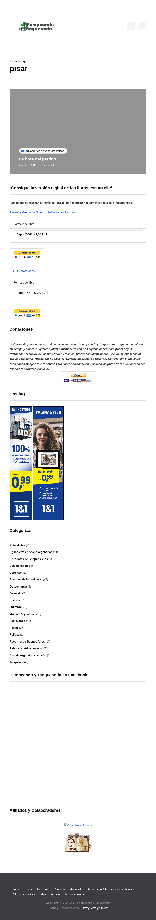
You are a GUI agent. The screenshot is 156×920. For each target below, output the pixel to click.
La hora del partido (37, 159)
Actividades (17, 545)
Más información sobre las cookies (62, 894)
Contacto (59, 889)
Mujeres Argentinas (22, 614)
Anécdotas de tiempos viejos (29, 559)
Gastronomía (18, 586)
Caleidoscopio (19, 565)
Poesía (14, 627)
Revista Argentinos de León (28, 655)
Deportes (16, 572)
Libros (28, 889)
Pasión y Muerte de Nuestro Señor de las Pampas (42, 212)
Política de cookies (23, 894)
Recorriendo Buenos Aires (27, 641)
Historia (15, 600)
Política (14, 634)
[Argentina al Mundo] (78, 825)
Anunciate (76, 889)
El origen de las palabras (26, 579)
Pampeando (17, 620)
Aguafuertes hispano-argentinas (31, 552)
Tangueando (18, 662)
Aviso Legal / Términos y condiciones (111, 889)
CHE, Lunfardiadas (22, 270)
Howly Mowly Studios (95, 908)
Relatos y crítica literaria (26, 648)
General (15, 593)
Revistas (42, 889)
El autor (14, 889)
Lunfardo (16, 607)
